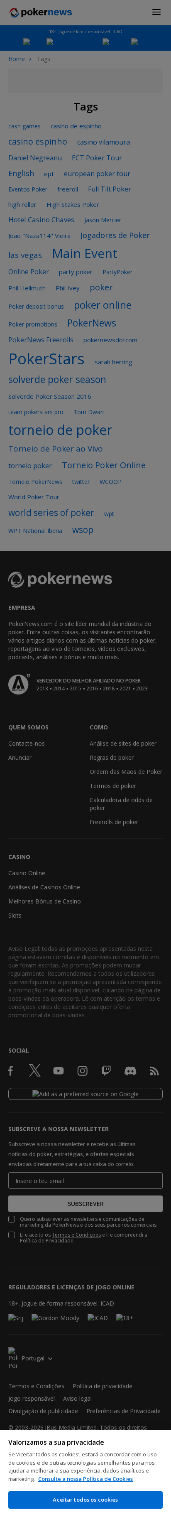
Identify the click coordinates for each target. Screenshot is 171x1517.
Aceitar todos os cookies (85, 1499)
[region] (85, 1473)
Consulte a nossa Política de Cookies (85, 1479)
